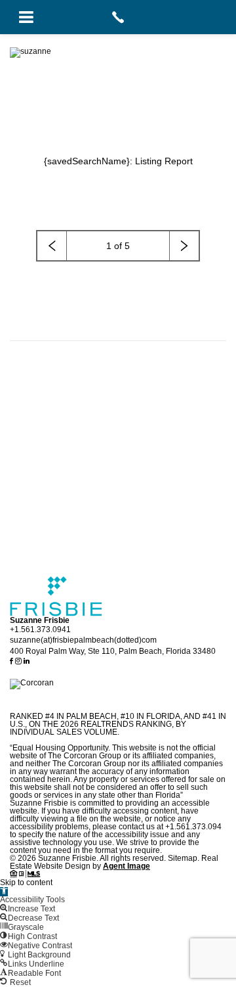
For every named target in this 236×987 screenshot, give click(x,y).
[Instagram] (19, 661)
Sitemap (182, 858)
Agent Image (126, 866)
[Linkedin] (27, 661)
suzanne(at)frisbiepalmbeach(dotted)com (83, 640)
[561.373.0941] (118, 17)
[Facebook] (12, 661)
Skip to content (26, 882)
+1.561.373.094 (193, 826)
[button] (4, 891)
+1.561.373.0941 (40, 629)
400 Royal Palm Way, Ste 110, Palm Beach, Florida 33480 (113, 651)
